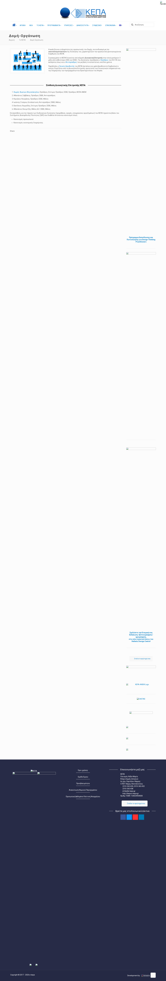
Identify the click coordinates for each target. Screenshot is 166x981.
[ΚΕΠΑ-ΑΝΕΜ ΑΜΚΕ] (65, 13)
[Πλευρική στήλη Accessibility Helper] (163, 3)
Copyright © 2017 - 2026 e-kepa (22, 975)
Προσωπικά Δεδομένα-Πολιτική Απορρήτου (83, 797)
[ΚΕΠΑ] (89, 13)
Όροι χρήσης (83, 770)
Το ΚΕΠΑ (22, 40)
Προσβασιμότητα (83, 783)
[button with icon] (123, 817)
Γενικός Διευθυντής (67, 66)
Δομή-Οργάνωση (36, 40)
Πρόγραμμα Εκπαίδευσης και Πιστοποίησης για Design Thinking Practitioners (141, 239)
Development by (133, 976)
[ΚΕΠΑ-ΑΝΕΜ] (141, 686)
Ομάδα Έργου (83, 777)
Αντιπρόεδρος (71, 62)
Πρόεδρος (104, 60)
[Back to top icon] (153, 975)
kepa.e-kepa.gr (133, 793)
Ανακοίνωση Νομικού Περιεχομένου (83, 790)
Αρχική (12, 40)
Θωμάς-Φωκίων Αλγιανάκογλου (26, 92)
